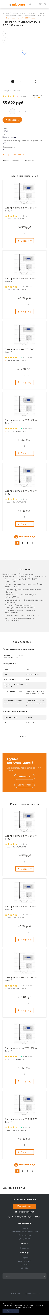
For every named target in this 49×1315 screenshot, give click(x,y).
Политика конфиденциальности (24, 1232)
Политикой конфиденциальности (29, 1306)
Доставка (29, 161)
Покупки (25, 1257)
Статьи (24, 1264)
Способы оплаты (11, 161)
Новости (24, 1228)
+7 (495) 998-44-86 (26, 1199)
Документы (24, 1239)
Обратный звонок (24, 1206)
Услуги (24, 1243)
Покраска (24, 1248)
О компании (24, 1223)
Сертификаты (24, 1235)
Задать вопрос (24, 785)
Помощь (24, 1253)
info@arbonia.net (26, 1212)
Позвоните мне (25, 777)
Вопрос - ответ (24, 1261)
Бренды (24, 1268)
